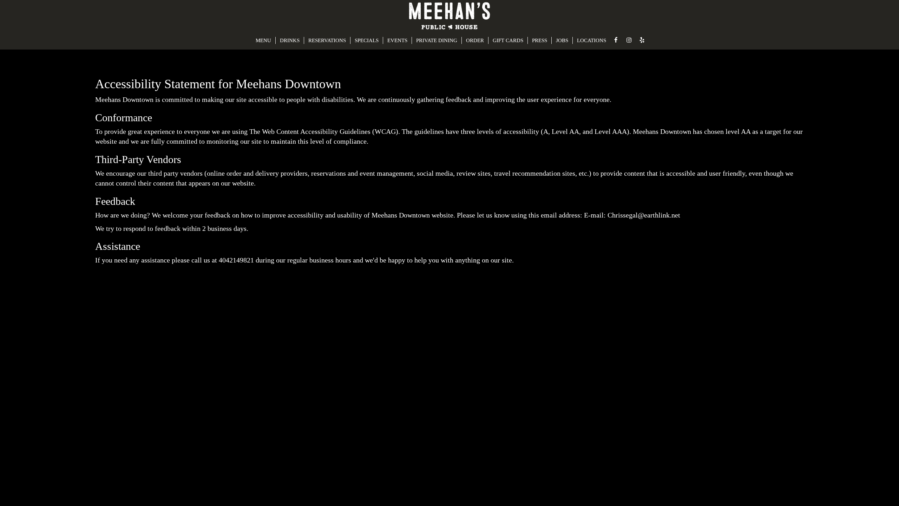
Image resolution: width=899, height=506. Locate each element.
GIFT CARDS (508, 40)
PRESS (539, 40)
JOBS (562, 40)
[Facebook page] (616, 40)
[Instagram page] (629, 40)
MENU (263, 40)
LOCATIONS (591, 40)
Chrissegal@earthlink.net (644, 215)
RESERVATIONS (327, 40)
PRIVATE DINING (436, 40)
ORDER (475, 40)
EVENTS (397, 40)
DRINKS (290, 40)
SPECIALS (367, 40)
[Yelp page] (642, 40)
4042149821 (236, 260)
